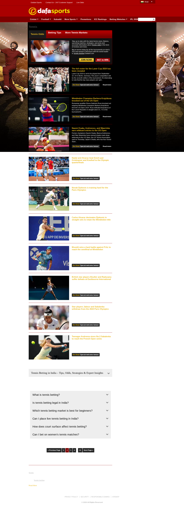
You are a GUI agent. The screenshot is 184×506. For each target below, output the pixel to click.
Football (45, 19)
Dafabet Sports (36, 3)
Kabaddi (58, 19)
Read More (33, 485)
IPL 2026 (134, 19)
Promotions (86, 19)
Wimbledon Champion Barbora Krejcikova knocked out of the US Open (91, 99)
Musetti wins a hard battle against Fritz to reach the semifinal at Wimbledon (91, 248)
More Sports (70, 19)
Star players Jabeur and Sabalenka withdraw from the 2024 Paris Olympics (90, 308)
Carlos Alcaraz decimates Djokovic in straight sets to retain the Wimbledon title (91, 218)
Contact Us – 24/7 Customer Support (59, 3)
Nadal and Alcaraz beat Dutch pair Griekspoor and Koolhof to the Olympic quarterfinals (90, 160)
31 (80, 450)
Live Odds (80, 3)
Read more (107, 85)
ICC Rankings (100, 19)
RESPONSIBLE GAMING (100, 497)
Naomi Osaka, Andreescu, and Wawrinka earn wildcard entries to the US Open (91, 129)
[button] (153, 19)
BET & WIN (102, 60)
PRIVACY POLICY (71, 497)
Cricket (33, 19)
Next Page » (88, 450)
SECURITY (85, 497)
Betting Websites (117, 19)
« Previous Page (54, 450)
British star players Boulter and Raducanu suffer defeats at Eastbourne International (91, 278)
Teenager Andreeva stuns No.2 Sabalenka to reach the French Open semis (91, 337)
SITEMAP (115, 497)
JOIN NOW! (86, 60)
